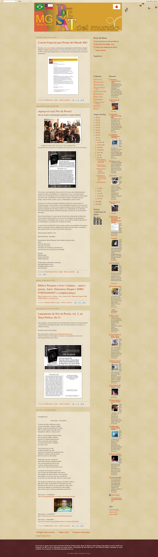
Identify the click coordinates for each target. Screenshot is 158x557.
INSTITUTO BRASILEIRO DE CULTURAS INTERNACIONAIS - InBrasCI (116, 219)
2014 (97, 132)
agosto (99, 152)
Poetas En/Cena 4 (116, 454)
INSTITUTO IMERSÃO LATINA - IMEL (116, 116)
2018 (97, 125)
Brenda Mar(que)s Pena (100, 88)
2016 (97, 130)
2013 (97, 135)
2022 (97, 117)
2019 (97, 122)
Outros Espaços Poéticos (99, 103)
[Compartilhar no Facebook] (81, 100)
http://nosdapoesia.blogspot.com (63, 334)
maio (98, 188)
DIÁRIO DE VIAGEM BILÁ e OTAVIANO (115, 136)
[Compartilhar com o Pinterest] (83, 100)
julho (98, 155)
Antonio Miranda (113, 514)
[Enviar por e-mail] (76, 100)
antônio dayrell (115, 495)
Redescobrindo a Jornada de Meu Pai (116, 402)
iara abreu (114, 175)
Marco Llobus (99, 97)
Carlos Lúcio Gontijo (100, 91)
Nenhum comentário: (65, 100)
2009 (97, 204)
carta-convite (47, 48)
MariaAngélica (99, 99)
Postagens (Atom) (45, 536)
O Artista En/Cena (116, 286)
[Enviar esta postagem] (73, 100)
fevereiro (99, 196)
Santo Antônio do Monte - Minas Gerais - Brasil (116, 336)
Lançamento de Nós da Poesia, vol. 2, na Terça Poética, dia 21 (60, 315)
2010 (97, 201)
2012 (97, 137)
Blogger (88, 553)
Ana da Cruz (98, 79)
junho (98, 157)
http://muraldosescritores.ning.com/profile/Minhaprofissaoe (55, 516)
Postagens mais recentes (45, 532)
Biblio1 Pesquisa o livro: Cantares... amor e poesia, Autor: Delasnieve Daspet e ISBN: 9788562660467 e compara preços (62, 288)
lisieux (97, 108)
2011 (97, 140)
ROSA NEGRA (115, 263)
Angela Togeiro (99, 82)
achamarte (114, 238)
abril (98, 191)
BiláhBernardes (99, 85)
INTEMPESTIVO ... (101, 184)
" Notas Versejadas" (114, 310)
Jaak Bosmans (99, 94)
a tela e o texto (113, 512)
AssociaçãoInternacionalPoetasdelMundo (107, 41)
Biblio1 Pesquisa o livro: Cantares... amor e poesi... (101, 171)
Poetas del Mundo (101, 50)
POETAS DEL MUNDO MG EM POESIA (106, 47)
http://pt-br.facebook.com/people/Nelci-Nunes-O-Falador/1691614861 (58, 521)
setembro (99, 150)
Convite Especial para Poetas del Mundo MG (62, 42)
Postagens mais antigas (81, 532)
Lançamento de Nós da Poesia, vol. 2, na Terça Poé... (101, 177)
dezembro (99, 142)
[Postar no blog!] (78, 100)
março (99, 193)
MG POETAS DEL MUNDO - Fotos (105, 44)
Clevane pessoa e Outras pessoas (116, 361)
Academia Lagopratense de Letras (116, 81)
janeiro (99, 198)
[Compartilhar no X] (80, 100)
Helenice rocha (115, 161)
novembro (99, 145)
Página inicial (63, 532)
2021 (97, 120)
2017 (97, 127)
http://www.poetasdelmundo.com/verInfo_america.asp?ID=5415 (56, 496)
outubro (99, 147)
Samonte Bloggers (116, 477)
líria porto (97, 106)
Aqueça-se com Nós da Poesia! (55, 111)
